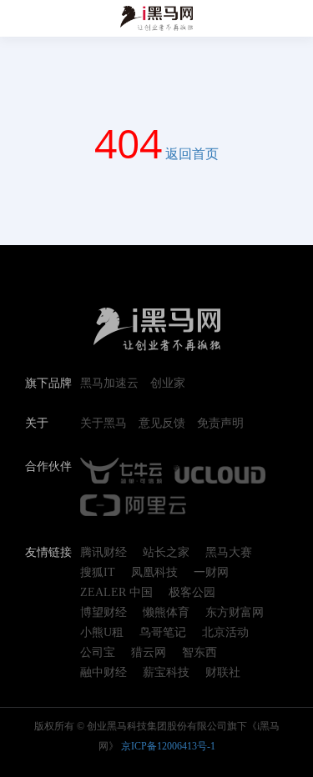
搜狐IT (97, 573)
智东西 (199, 653)
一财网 (211, 573)
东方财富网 (234, 613)
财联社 (222, 673)
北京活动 (225, 633)
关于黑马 (103, 423)
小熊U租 (102, 633)
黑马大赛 (228, 553)
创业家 (167, 383)
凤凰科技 (154, 573)
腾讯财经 (103, 553)
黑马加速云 (109, 383)
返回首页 (192, 153)
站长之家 (166, 553)
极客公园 (192, 593)
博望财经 (103, 613)
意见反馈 (162, 423)
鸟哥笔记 (162, 633)
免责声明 (220, 423)
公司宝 (97, 653)
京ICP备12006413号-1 (168, 746)
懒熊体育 (166, 613)
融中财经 (103, 673)
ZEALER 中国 (116, 593)
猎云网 (148, 653)
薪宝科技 (166, 673)
